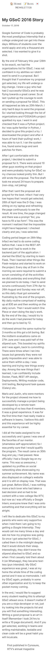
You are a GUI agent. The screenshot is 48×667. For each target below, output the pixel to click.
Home (16, 4)
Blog (29, 4)
